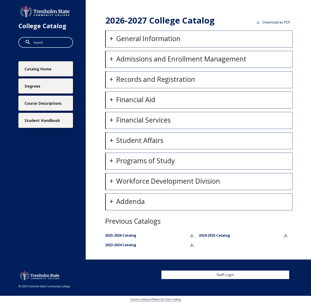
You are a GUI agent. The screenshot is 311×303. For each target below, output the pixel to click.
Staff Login (225, 274)
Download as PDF (276, 22)
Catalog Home (38, 68)
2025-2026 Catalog (120, 235)
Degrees (32, 86)
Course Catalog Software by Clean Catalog (155, 299)
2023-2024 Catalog (120, 245)
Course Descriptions (43, 103)
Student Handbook (42, 120)
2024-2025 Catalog (214, 235)
